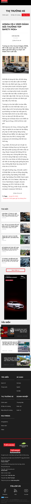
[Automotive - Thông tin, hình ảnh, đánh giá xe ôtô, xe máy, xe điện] (4, 1)
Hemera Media (4, 461)
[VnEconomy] (9, 445)
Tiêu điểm (5, 322)
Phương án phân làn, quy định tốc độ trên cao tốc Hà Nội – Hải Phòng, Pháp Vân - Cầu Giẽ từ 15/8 (11, 343)
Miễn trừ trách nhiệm (6, 473)
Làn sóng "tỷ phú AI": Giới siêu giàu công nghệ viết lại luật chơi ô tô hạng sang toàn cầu (10, 214)
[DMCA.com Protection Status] (5, 497)
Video (2, 429)
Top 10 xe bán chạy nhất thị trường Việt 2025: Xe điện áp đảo (19, 331)
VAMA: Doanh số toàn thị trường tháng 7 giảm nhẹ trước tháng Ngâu (11, 359)
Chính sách (5, 15)
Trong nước (19, 336)
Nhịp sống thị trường (6, 410)
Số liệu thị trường (15, 15)
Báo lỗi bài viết (17, 40)
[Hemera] (23, 444)
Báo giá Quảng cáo (5, 466)
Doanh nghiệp (22, 396)
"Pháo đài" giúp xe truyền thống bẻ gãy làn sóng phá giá (10, 236)
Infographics (4, 421)
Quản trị (19, 410)
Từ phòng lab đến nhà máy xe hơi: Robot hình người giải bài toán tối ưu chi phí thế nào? (10, 259)
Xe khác (19, 383)
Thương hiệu (20, 402)
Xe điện (19, 391)
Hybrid (18, 387)
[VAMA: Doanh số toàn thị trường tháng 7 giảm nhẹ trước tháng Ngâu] (24, 361)
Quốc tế (3, 383)
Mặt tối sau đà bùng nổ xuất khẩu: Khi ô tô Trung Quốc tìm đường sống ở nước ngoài (10, 225)
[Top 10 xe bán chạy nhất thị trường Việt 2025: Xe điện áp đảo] (7, 332)
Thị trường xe (15, 10)
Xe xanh (20, 377)
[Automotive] (15, 451)
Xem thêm (15, 270)
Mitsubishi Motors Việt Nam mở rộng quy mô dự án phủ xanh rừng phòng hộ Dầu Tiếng (10, 248)
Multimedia (5, 416)
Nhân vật (19, 406)
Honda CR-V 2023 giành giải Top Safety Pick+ (14, 198)
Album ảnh (4, 425)
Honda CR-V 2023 (13, 196)
